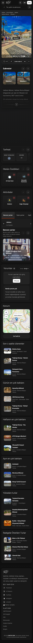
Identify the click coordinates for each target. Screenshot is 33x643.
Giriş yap (16, 281)
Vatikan (3, 12)
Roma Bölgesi (10, 12)
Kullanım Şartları (7, 623)
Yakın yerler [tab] (20, 215)
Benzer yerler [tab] (8, 215)
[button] (16, 319)
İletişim (5, 629)
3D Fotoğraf (6, 614)
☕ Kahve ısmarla (8, 605)
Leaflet (13, 331)
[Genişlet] (24, 61)
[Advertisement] (16, 126)
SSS (4, 617)
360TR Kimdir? (7, 611)
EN (24, 2)
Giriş (29, 2)
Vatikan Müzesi (5, 14)
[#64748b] (9, 158)
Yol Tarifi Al (16, 336)
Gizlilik (5, 626)
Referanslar (6, 620)
